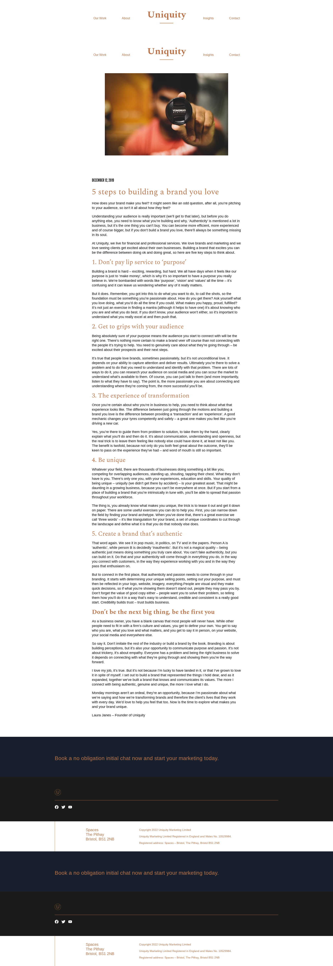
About (126, 18)
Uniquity (166, 15)
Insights (208, 18)
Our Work (99, 18)
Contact (234, 18)
